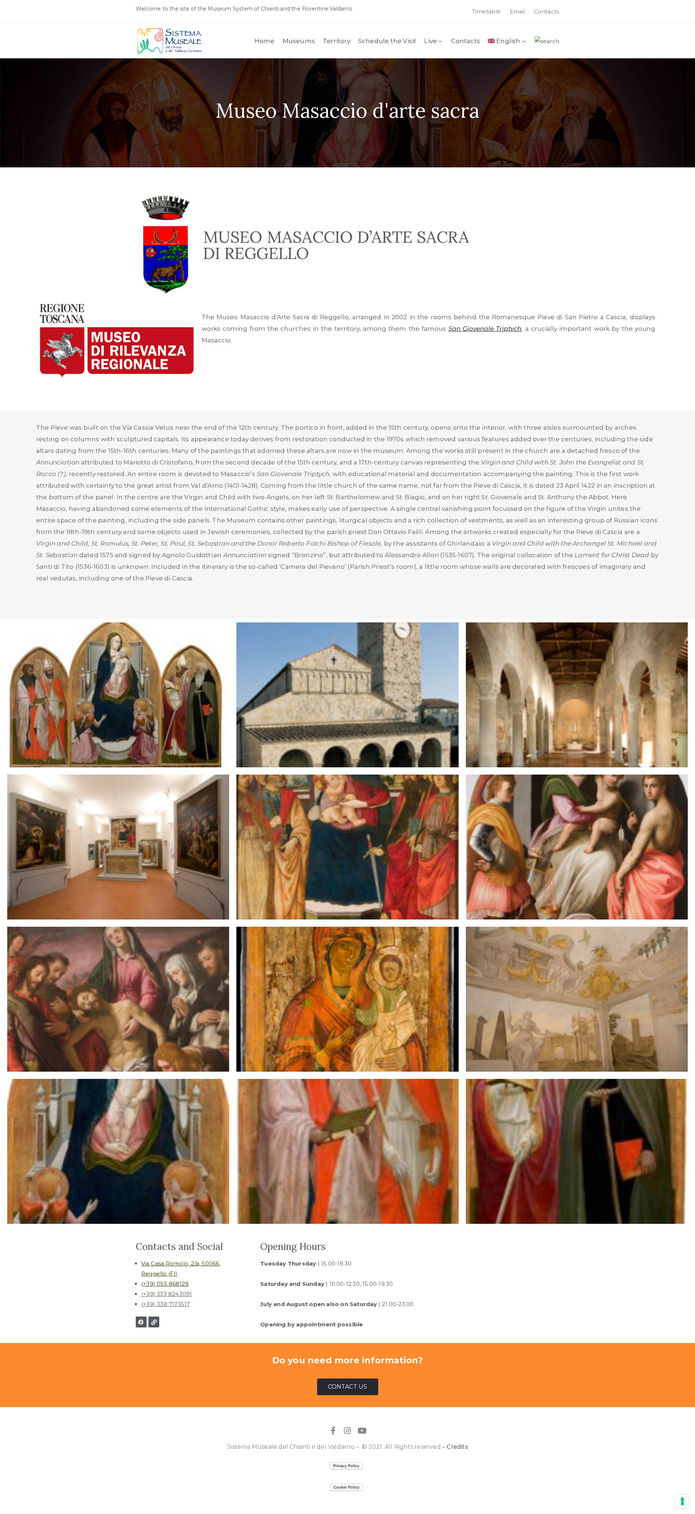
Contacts (465, 41)
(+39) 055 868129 (165, 1283)
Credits (457, 1446)
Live (430, 41)
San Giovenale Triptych (485, 328)
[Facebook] (141, 1322)
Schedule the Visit (387, 41)
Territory (336, 41)
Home (264, 41)
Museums (299, 41)
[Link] (153, 1322)
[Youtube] (361, 1430)
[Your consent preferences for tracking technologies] (682, 1501)
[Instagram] (347, 1430)
